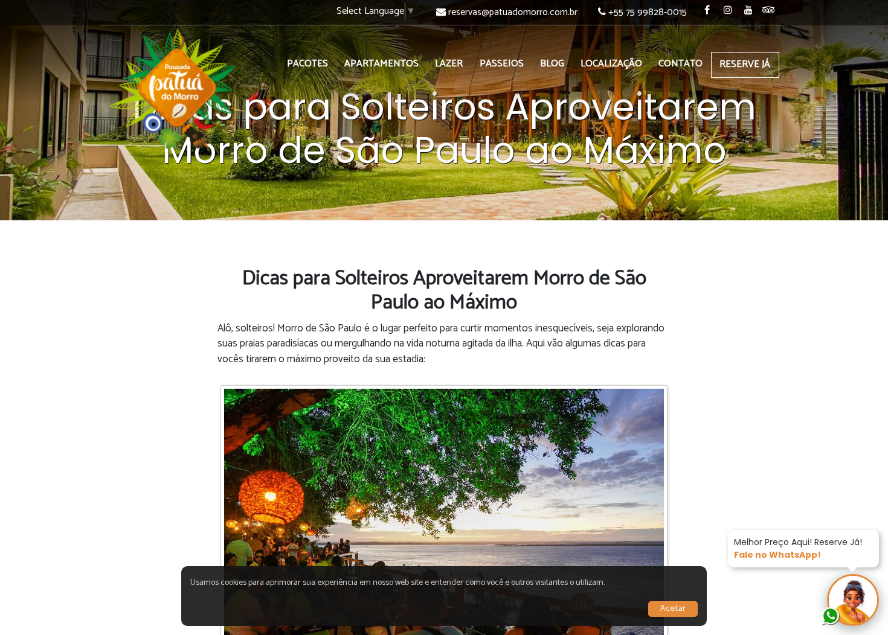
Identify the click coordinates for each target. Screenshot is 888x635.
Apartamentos (381, 64)
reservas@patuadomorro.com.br (513, 12)
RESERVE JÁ (744, 64)
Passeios (502, 64)
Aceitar (673, 609)
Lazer (449, 64)
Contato (680, 64)
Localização (611, 64)
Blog (552, 64)
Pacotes (307, 64)
